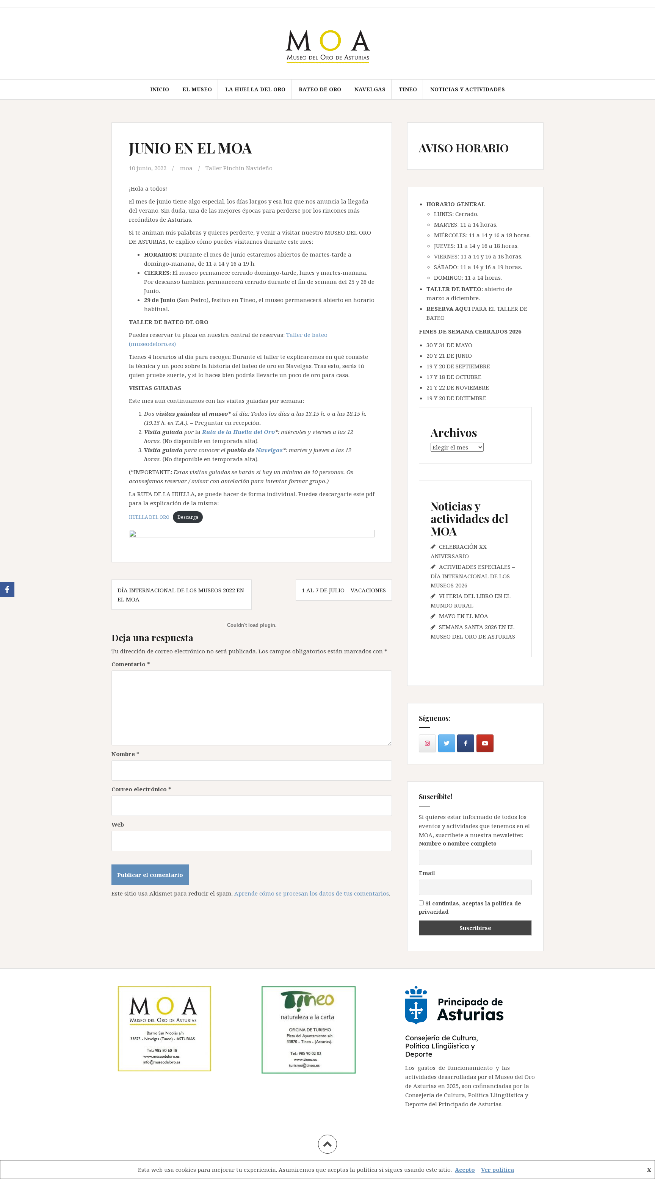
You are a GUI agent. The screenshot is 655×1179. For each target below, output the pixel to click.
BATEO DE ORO (320, 89)
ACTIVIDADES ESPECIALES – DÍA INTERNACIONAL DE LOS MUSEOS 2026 (473, 576)
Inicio (159, 89)
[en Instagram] (427, 743)
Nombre (125, 754)
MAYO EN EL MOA (463, 616)
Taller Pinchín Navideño (239, 168)
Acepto (465, 1169)
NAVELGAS (369, 89)
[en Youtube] (485, 743)
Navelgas (269, 450)
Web (117, 824)
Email (427, 873)
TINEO (408, 89)
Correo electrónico (141, 789)
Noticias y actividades (467, 89)
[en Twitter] (446, 743)
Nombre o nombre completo (458, 843)
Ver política (497, 1169)
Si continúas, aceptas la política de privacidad (470, 907)
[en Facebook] (465, 743)
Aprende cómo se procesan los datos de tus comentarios (311, 893)
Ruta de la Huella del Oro (238, 431)
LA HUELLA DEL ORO (255, 89)
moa (186, 168)
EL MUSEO (197, 89)
